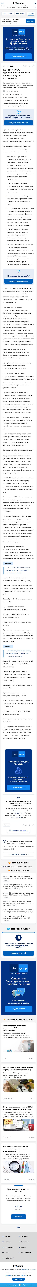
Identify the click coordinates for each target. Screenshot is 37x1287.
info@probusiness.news (19, 811)
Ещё (18, 1227)
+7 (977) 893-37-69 (18, 813)
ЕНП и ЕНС (20, 13)
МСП (7, 1058)
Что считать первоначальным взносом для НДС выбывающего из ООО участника (18, 903)
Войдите (4, 866)
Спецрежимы (8, 13)
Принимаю (18, 1279)
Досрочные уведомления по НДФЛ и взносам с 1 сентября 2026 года (18, 877)
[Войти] (35, 3)
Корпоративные (8, 1098)
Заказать (18, 1216)
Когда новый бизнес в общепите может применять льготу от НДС (18, 911)
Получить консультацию (18, 123)
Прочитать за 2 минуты (18, 854)
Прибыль (15, 888)
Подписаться (16, 953)
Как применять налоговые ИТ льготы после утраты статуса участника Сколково (18, 887)
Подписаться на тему (20, 831)
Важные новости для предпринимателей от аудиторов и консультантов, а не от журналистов (17, 6)
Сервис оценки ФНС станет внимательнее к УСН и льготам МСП (16, 917)
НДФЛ (6, 880)
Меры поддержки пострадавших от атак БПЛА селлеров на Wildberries (18, 894)
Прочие (31, 13)
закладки (29, 66)
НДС (14, 905)
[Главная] (18, 3)
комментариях (17, 817)
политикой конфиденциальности (16, 1275)
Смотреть (30, 21)
